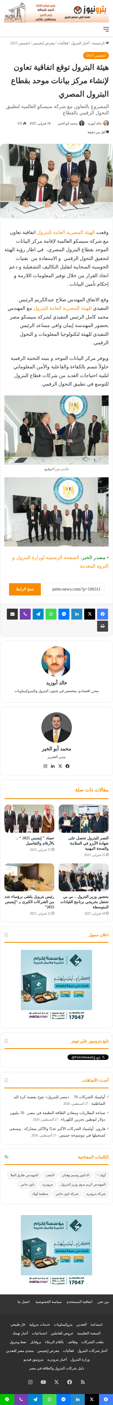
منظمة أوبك (40, 1194)
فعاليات (62, 43)
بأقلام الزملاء (54, 1342)
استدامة (97, 1324)
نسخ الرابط (25, 589)
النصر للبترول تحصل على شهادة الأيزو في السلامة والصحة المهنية (88, 843)
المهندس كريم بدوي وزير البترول (83, 1184)
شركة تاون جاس (67, 1194)
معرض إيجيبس (44, 43)
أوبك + (101, 1175)
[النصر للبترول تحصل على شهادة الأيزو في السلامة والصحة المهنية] (84, 819)
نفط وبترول (18, 1342)
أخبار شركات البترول (92, 1351)
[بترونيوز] (56, 11)
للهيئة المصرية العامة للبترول (62, 308)
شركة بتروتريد (96, 1194)
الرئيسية (99, 43)
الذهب (50, 1175)
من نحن (103, 1302)
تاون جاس (28, 1184)
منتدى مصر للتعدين (20, 1351)
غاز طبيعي (18, 1324)
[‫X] (89, 614)
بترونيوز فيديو (34, 1359)
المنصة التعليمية (89, 1333)
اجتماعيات (39, 1333)
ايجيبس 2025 (20, 43)
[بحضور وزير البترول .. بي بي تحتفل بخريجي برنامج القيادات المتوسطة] (84, 877)
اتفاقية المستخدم (79, 1302)
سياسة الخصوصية (48, 1302)
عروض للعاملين (62, 1333)
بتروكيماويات (63, 1324)
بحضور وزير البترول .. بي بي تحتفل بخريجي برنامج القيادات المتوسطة (84, 902)
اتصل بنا (24, 1302)
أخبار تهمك (20, 1333)
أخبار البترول (80, 43)
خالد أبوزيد (95, 123)
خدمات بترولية (39, 1324)
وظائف (72, 1342)
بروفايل (35, 1342)
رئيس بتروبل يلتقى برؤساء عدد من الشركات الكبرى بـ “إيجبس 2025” (29, 902)
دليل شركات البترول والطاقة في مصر (56, 1368)
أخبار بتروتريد (57, 1359)
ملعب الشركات (92, 1342)
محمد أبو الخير (67, 123)
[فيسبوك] (102, 614)
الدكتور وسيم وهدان (75, 1175)
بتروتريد (47, 1184)
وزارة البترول (80, 1359)
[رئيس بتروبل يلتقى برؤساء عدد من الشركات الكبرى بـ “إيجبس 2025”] (29, 877)
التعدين (81, 1324)
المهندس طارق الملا (24, 1175)
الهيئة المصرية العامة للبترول (66, 232)
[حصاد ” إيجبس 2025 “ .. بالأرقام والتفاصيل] (29, 819)
